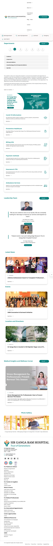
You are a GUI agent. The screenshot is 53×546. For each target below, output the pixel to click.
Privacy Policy (33, 544)
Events (7, 287)
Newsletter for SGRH (8, 491)
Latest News (10, 252)
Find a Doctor (44, 16)
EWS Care (6, 479)
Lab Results (6, 478)
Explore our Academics (8, 89)
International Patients (30, 13)
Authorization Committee (9, 511)
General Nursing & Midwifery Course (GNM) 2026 (14, 501)
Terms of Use (27, 544)
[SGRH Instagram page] (11, 458)
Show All (43, 43)
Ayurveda (9, 68)
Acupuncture (9, 59)
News (31, 19)
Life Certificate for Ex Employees (11, 519)
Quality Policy (7, 521)
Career (5, 515)
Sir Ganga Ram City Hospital (10, 531)
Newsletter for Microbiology (10, 494)
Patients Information (8, 510)
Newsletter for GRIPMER (9, 492)
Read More (8, 121)
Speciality (29, 2)
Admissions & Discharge (9, 475)
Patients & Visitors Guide (9, 476)
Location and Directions (14, 321)
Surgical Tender (7, 485)
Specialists (6, 470)
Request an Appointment (9, 468)
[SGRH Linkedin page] (14, 458)
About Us (29, 7)
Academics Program (8, 534)
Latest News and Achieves (9, 489)
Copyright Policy (46, 544)
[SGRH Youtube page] (8, 458)
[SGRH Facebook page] (5, 458)
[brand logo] (15, 17)
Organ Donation (7, 524)
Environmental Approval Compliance (12, 527)
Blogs (28, 19)
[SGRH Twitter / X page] (17, 458)
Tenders (5, 483)
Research (6, 499)
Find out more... (28, 224)
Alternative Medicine (11, 62)
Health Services (7, 529)
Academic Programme (9, 503)
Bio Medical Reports (8, 523)
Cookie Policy (39, 544)
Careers (28, 24)
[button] (10, 49)
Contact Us (29, 29)
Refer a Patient (7, 504)
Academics (9, 56)
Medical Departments (8, 471)
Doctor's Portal (7, 506)
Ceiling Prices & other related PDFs (11, 526)
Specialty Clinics (7, 473)
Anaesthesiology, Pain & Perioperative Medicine (17, 65)
